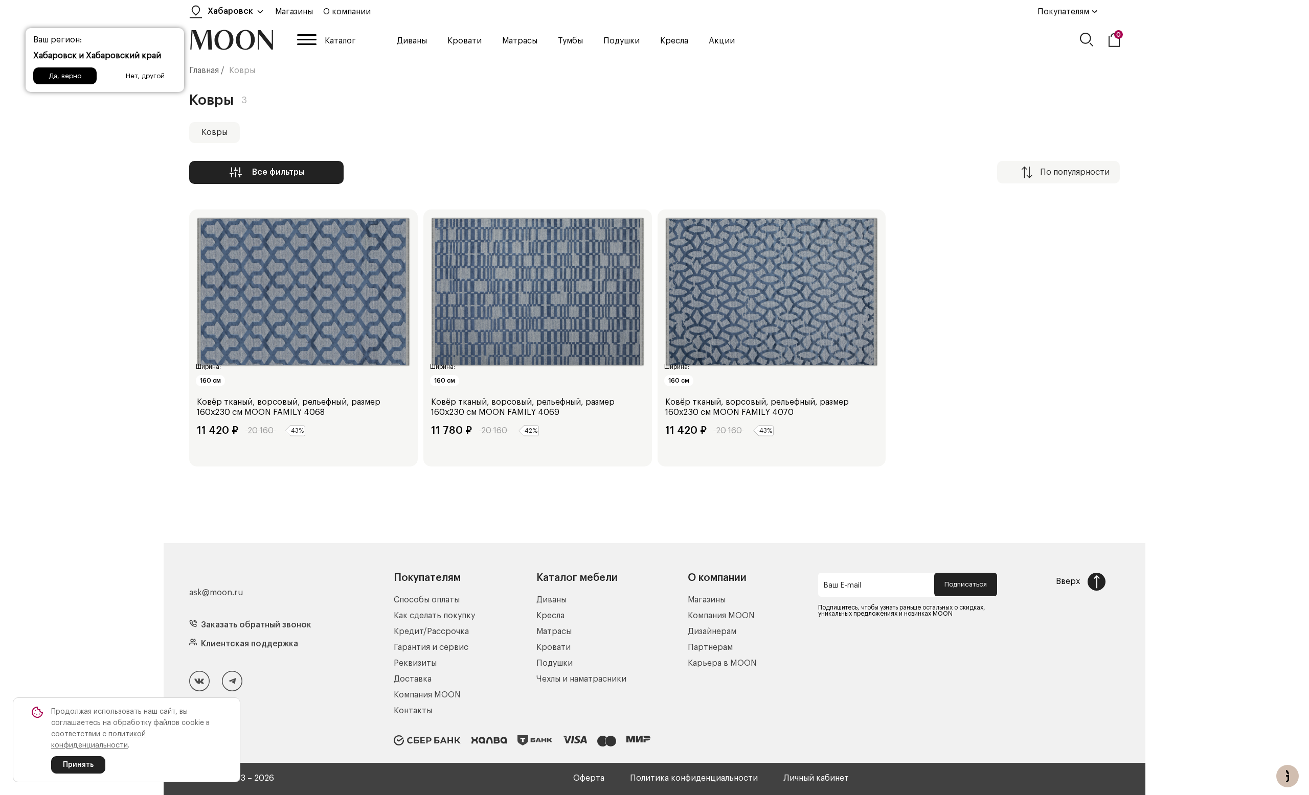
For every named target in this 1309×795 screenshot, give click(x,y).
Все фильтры (278, 172)
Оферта (588, 778)
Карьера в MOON (722, 663)
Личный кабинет (816, 778)
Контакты (413, 711)
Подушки (621, 41)
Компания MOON (427, 695)
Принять (78, 764)
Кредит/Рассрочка (431, 631)
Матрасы (519, 41)
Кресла (674, 41)
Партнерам (710, 647)
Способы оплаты (427, 600)
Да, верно (65, 76)
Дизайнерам (712, 631)
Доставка (413, 679)
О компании (347, 12)
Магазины (294, 12)
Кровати (464, 41)
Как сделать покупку (434, 616)
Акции (722, 41)
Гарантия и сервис (431, 647)
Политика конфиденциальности (694, 778)
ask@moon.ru (216, 593)
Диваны (412, 41)
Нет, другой (145, 76)
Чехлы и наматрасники (581, 679)
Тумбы (570, 41)
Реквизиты (415, 663)
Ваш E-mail (842, 585)
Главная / (206, 70)
